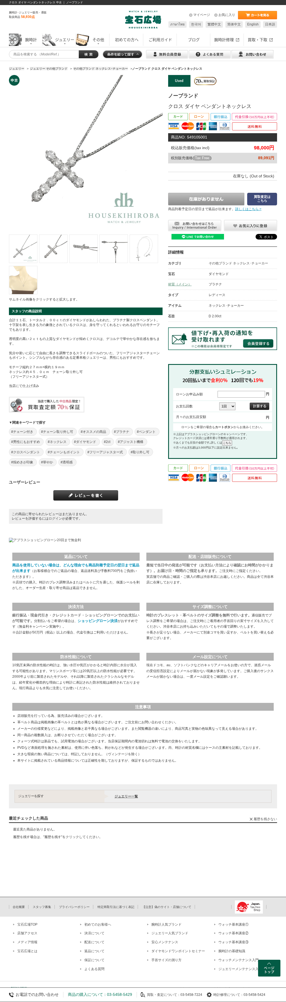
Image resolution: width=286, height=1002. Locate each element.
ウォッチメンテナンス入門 (238, 960)
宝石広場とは (27, 951)
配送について (94, 942)
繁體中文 (214, 24)
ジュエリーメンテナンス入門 (240, 969)
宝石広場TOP (27, 924)
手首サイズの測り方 (166, 960)
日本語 (270, 24)
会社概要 (19, 907)
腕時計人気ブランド (166, 924)
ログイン (55, 518)
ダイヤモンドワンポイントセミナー (178, 951)
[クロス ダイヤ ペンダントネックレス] (23, 249)
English (253, 24)
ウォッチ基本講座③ (233, 942)
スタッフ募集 (42, 907)
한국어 (196, 24)
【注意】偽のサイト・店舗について (166, 907)
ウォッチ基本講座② (233, 933)
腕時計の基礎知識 (231, 951)
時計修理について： (228, 995)
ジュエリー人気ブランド (169, 933)
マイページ (201, 15)
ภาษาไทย (177, 24)
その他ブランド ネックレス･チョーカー (238, 263)
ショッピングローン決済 (98, 621)
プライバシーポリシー (74, 907)
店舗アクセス (27, 933)
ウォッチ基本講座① (233, 924)
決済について (94, 933)
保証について (94, 960)
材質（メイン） (180, 284)
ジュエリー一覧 (126, 796)
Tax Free (202, 158)
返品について (94, 951)
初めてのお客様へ (97, 924)
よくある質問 (94, 969)
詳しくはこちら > (248, 209)
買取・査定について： (163, 995)
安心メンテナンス (164, 942)
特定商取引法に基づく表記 (115, 907)
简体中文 (234, 24)
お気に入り (226, 15)
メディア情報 (27, 942)
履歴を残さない (265, 819)
